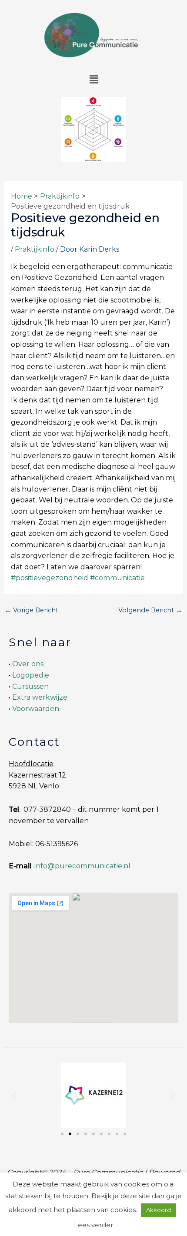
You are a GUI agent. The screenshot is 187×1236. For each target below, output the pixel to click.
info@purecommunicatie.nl (82, 866)
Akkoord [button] (158, 1209)
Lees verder (93, 1225)
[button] (93, 80)
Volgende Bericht (150, 610)
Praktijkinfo (34, 249)
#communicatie (117, 578)
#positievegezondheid (49, 578)
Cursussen (30, 686)
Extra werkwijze (39, 697)
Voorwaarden (35, 708)
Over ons (27, 664)
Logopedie (30, 675)
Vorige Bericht (31, 610)
